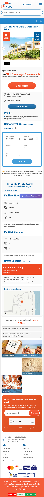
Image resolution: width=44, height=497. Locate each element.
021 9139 (28, 4)
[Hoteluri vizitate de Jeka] (32, 348)
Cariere (5, 454)
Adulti (25, 145)
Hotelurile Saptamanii (8, 355)
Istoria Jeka (6, 451)
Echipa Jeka (7, 448)
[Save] (16, 127)
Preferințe (20, 494)
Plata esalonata (28, 458)
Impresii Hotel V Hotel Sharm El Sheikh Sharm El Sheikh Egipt (20, 185)
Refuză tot (12, 494)
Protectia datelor (28, 451)
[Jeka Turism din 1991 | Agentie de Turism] (6, 7)
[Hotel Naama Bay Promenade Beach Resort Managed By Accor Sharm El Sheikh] (41, 21)
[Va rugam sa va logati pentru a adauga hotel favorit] (36, 44)
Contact (5, 458)
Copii (7, 154)
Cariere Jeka (6, 391)
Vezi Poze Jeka (22, 106)
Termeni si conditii (13, 441)
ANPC (24, 461)
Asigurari (26, 454)
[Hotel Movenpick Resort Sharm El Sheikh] (37, 21)
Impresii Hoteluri (27, 373)
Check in (26, 137)
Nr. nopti (8, 145)
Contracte (26, 448)
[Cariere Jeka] (12, 384)
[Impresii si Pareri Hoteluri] (32, 366)
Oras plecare (10, 137)
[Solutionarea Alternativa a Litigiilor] (22, 478)
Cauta (22, 161)
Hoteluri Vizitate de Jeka (30, 355)
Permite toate (31, 494)
